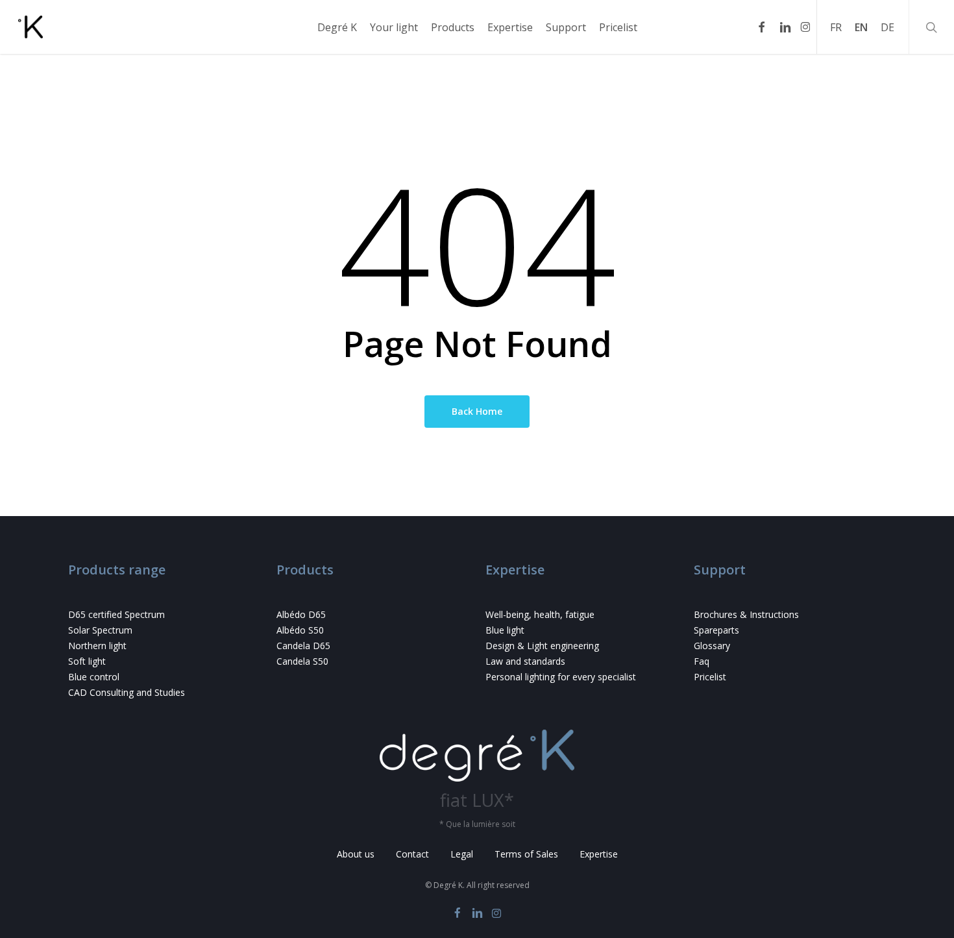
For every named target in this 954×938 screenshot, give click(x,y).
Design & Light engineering (542, 646)
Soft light (87, 661)
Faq (701, 661)
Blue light (504, 630)
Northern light (97, 646)
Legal (461, 854)
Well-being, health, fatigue (539, 615)
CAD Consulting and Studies (126, 692)
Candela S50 (302, 661)
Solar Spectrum (100, 630)
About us (355, 854)
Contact (412, 854)
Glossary (712, 646)
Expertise (599, 854)
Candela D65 (303, 646)
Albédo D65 (301, 615)
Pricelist (710, 677)
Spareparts (716, 630)
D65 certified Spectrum (116, 615)
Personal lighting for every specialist (560, 677)
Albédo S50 (300, 630)
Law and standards (525, 661)
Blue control (93, 677)
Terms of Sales (526, 854)
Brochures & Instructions (746, 615)
